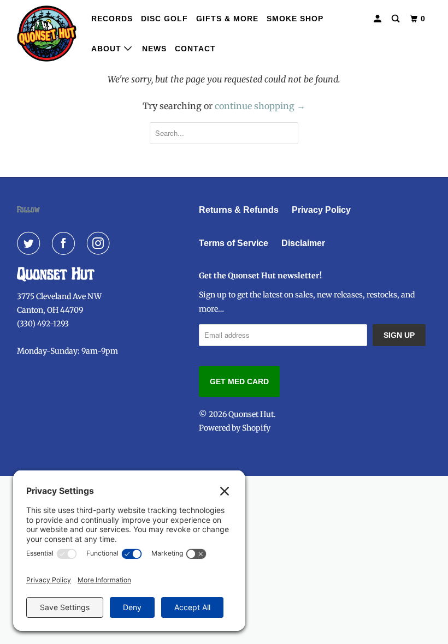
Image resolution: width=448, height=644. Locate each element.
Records (112, 18)
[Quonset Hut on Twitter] (30, 243)
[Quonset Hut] (47, 33)
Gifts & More (227, 18)
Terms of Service (233, 243)
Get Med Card (239, 381)
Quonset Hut (251, 414)
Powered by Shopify (234, 428)
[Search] (397, 18)
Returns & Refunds (239, 209)
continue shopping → (260, 105)
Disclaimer (303, 243)
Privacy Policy (321, 209)
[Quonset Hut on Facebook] (65, 243)
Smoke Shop (295, 18)
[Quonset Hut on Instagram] (100, 243)
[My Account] (379, 18)
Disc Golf (164, 18)
